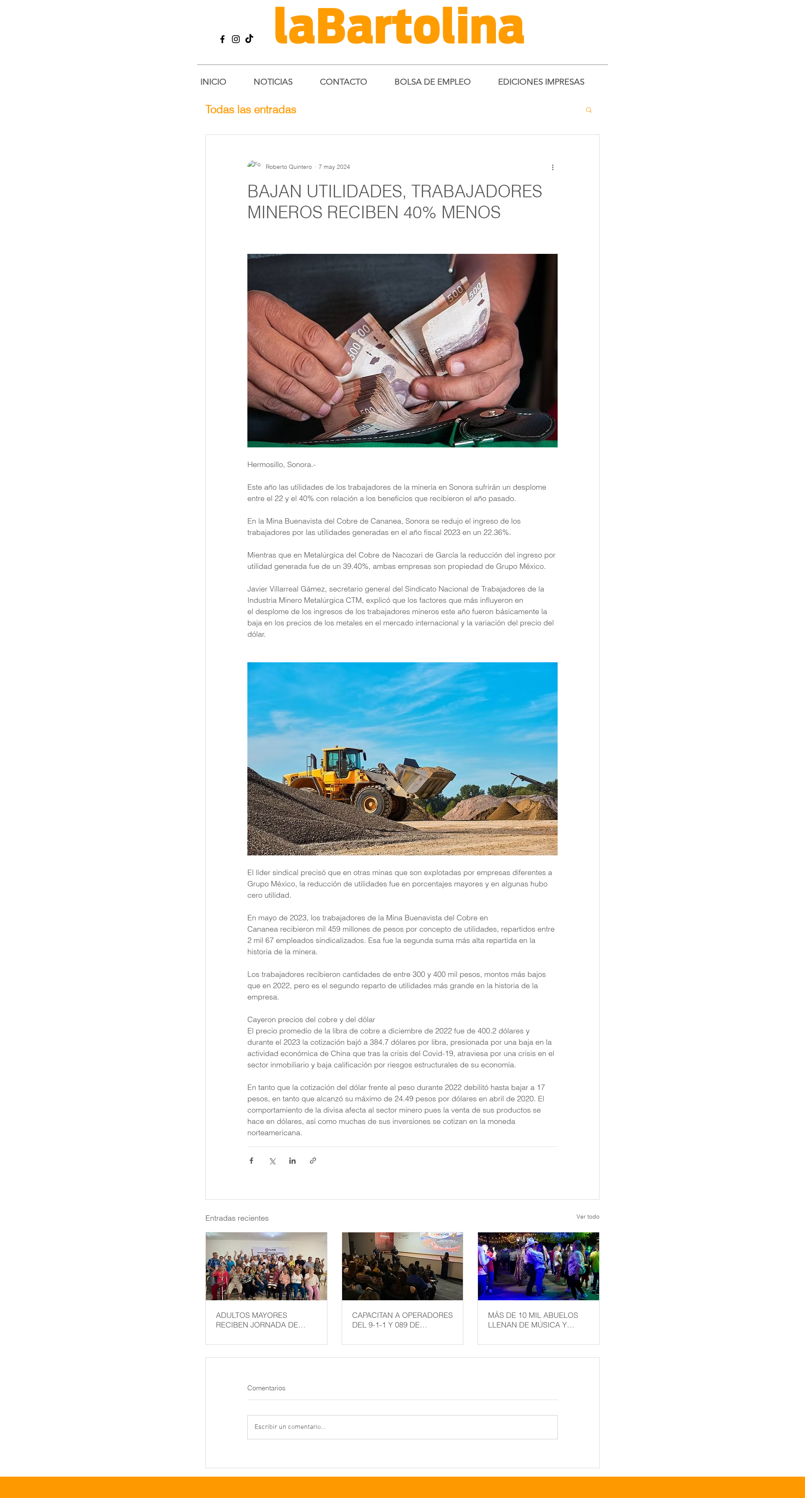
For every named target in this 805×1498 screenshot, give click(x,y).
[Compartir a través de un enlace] (313, 1161)
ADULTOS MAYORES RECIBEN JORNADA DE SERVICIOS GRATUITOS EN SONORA (263, 1320)
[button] (589, 109)
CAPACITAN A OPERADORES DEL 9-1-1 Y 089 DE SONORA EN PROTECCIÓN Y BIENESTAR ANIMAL (402, 1320)
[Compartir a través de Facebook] (251, 1161)
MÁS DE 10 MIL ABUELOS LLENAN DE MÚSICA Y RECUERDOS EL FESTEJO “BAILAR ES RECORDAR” (533, 1320)
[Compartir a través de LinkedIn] (292, 1161)
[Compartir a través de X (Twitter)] (272, 1161)
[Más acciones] (553, 167)
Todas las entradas (250, 109)
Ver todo (588, 1216)
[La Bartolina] (222, 39)
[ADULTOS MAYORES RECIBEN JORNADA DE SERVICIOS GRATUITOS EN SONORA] (266, 1266)
